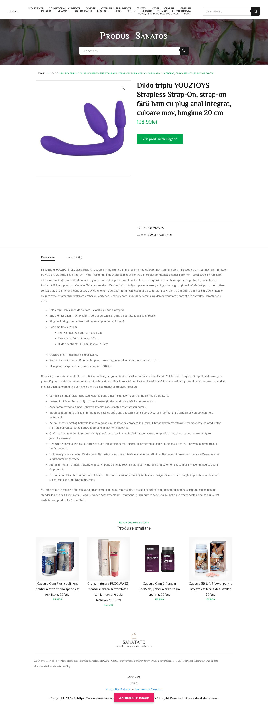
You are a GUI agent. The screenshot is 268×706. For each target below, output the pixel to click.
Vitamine (63, 11)
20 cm (153, 234)
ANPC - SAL (134, 677)
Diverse (91, 8)
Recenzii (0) (74, 257)
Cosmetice (56, 8)
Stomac (162, 11)
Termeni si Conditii (148, 689)
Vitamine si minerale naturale (158, 13)
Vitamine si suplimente (116, 8)
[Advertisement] (184, 186)
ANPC (134, 683)
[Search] (255, 11)
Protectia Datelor (118, 689)
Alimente (74, 8)
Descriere (48, 257)
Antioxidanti (83, 11)
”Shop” (41, 73)
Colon (131, 11)
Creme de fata (181, 11)
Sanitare (185, 8)
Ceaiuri (169, 8)
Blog (187, 13)
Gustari (142, 8)
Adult (54, 73)
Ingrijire (46, 11)
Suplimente (35, 8)
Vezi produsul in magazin (159, 138)
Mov (169, 234)
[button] (123, 88)
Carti (155, 8)
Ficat (118, 11)
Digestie (146, 11)
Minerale (103, 11)
